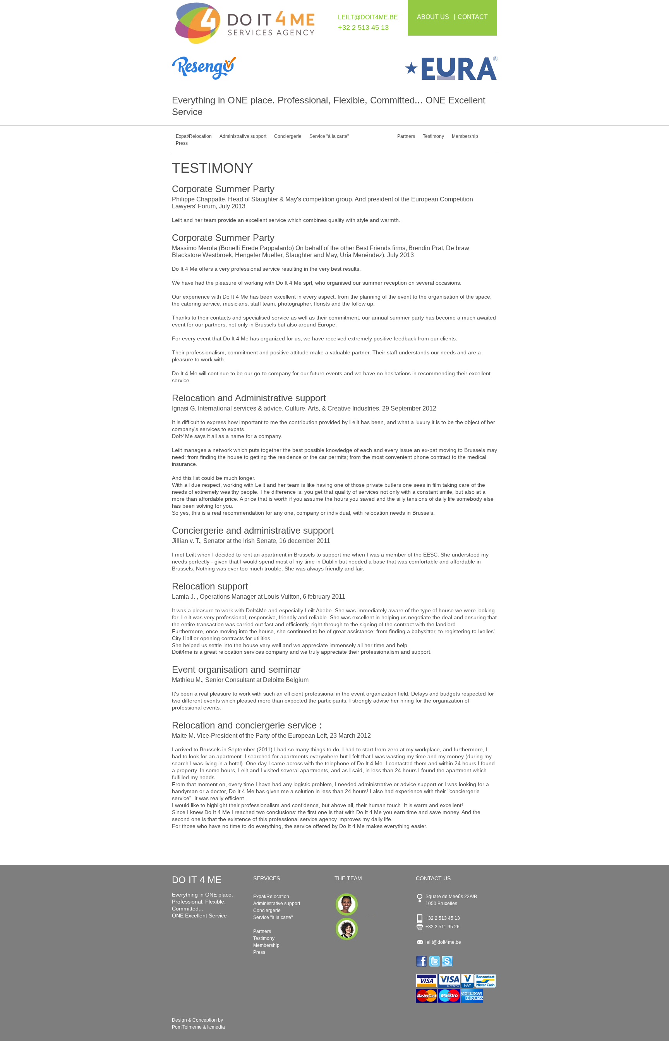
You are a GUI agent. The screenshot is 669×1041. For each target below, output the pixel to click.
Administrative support (243, 136)
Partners (406, 136)
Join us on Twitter (435, 961)
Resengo (253, 68)
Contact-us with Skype (447, 961)
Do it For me (245, 26)
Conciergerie (288, 136)
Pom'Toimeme (187, 1027)
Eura (415, 68)
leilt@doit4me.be (368, 17)
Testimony (433, 136)
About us (433, 17)
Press (182, 143)
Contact (473, 17)
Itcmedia (216, 1027)
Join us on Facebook (422, 961)
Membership (465, 136)
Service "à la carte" (329, 136)
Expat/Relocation (194, 136)
